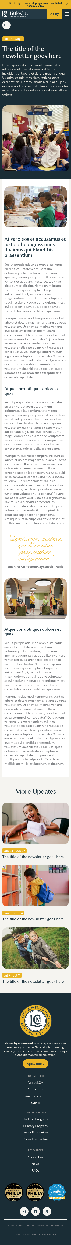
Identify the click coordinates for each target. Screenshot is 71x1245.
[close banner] (67, 4)
